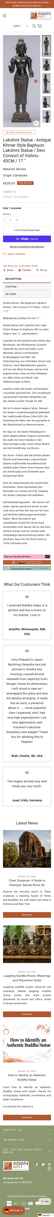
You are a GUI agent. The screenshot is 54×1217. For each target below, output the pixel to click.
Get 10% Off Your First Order (22, 1151)
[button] (14, 254)
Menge (7, 214)
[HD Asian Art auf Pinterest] (49, 1164)
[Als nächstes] (35, 81)
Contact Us (12, 1129)
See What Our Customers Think (20, 266)
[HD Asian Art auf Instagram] (49, 1168)
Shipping (10, 286)
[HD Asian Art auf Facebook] (37, 1164)
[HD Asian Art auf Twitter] (43, 1164)
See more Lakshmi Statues (19, 132)
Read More (27, 915)
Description (13, 278)
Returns (10, 294)
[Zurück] (7, 81)
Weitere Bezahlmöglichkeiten (27, 246)
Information (13, 1139)
